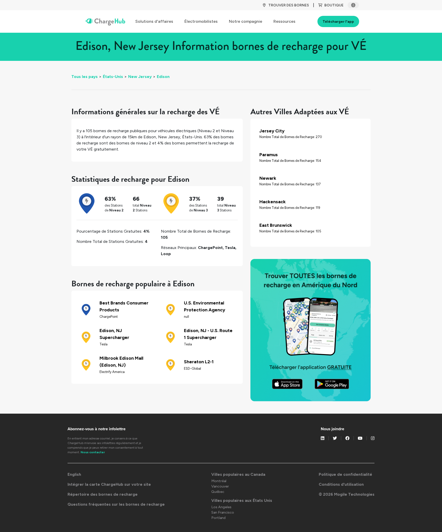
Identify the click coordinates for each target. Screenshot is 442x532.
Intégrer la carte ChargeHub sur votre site (109, 484)
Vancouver (220, 486)
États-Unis (113, 76)
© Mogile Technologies (346, 494)
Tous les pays (84, 76)
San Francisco (222, 512)
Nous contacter (93, 452)
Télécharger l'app (338, 21)
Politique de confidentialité (345, 474)
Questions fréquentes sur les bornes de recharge (116, 504)
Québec (217, 492)
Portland (218, 518)
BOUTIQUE (334, 5)
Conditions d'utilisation (341, 484)
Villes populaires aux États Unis (241, 500)
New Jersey (140, 76)
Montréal (218, 481)
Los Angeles (221, 507)
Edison (163, 76)
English (74, 474)
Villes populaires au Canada (238, 474)
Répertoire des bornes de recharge (103, 494)
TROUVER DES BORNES (288, 5)
